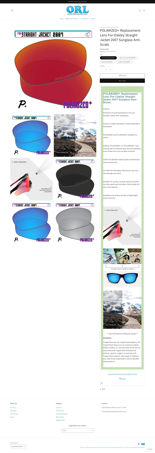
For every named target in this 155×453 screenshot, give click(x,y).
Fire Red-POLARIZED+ (108, 58)
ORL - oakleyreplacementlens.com (90, 447)
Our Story (13, 407)
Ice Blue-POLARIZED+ (124, 62)
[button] (12, 11)
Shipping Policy (60, 420)
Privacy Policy (60, 411)
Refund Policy (60, 417)
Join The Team (14, 414)
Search (12, 417)
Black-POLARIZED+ (107, 62)
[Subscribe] (92, 430)
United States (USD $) (17, 446)
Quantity (102, 66)
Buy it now (122, 81)
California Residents (62, 414)
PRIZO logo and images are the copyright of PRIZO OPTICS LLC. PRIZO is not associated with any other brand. (121, 447)
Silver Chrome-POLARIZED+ (127, 58)
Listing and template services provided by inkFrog (122, 374)
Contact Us (13, 411)
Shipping (102, 51)
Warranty (58, 407)
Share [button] (103, 389)
